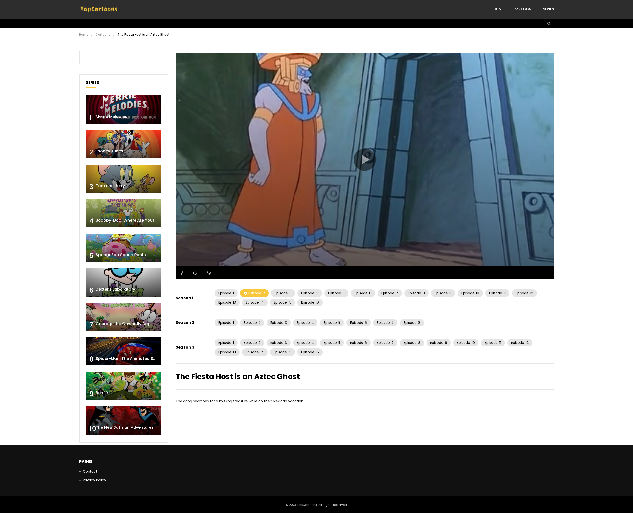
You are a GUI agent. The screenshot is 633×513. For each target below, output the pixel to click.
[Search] (549, 23)
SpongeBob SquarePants (121, 254)
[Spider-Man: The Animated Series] (123, 351)
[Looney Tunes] (123, 144)
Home (498, 9)
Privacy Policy (94, 480)
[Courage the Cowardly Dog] (123, 317)
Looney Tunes (109, 151)
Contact (90, 471)
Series (548, 9)
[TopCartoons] (99, 9)
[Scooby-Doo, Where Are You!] (123, 213)
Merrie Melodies (111, 116)
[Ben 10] (123, 386)
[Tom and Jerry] (123, 179)
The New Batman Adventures (125, 427)
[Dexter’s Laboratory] (123, 282)
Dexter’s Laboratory (115, 289)
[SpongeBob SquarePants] (123, 248)
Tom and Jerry (110, 186)
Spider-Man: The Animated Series (129, 358)
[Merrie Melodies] (123, 109)
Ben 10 (102, 393)
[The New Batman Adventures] (123, 420)
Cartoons (523, 9)
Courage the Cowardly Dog (123, 324)
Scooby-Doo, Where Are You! (125, 220)
